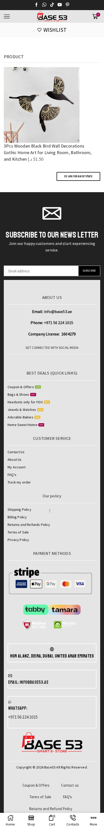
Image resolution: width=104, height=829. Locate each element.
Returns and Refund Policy (50, 808)
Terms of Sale (40, 796)
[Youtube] (60, 5)
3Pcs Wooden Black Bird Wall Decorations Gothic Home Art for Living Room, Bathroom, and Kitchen (48, 152)
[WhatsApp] (44, 5)
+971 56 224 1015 (58, 322)
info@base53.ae (58, 311)
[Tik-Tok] (52, 5)
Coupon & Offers (36, 785)
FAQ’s (67, 796)
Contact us (70, 785)
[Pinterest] (67, 5)
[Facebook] (36, 5)
